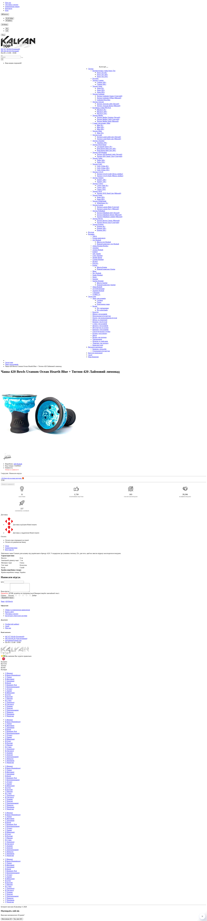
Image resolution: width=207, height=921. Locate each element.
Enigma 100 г (101, 228)
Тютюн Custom (98, 80)
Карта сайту (9, 612)
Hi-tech (95, 261)
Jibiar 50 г (100, 133)
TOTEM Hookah (98, 289)
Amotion (96, 248)
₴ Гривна (9, 20)
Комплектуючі (98, 345)
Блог (7, 10)
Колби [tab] (3, 668)
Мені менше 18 (6, 919)
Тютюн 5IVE (97, 191)
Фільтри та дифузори (100, 341)
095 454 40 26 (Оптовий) (10, 51)
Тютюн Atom (97, 86)
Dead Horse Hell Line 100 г (106, 148)
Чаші (2, 601)
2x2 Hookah (97, 240)
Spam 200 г (101, 199)
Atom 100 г (101, 90)
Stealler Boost (97, 257)
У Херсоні (9, 708)
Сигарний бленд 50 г (104, 146)
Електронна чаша (103, 304)
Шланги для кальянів (100, 326)
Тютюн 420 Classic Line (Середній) (109, 156)
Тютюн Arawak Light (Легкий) (108, 104)
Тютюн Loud (97, 135)
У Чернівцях (9, 714)
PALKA (95, 263)
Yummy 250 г (101, 182)
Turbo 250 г (101, 162)
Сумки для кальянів (100, 324)
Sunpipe (95, 279)
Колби (95, 306)
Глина (99, 302)
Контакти (8, 8)
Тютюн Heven (98, 219)
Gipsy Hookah (98, 256)
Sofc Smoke (97, 254)
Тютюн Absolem (98, 141)
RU (7, 28)
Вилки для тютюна (100, 337)
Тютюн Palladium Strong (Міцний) (109, 215)
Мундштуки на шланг (101, 328)
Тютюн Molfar (98, 115)
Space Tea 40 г (102, 73)
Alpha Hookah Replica (100, 246)
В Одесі (8, 695)
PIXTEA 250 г (102, 113)
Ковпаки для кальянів (100, 329)
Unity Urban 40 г (103, 166)
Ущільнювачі (97, 339)
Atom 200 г (101, 92)
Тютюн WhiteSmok (99, 201)
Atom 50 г (100, 88)
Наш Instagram (93, 357)
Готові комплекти (99, 238)
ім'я (2, 582)
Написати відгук (15, 473)
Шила (95, 335)
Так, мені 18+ (18, 919)
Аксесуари (92, 296)
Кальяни (91, 234)
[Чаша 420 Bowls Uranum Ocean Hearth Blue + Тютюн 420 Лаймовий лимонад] (38, 414)
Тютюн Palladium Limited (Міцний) (109, 217)
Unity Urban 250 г (103, 170)
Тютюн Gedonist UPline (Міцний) (109, 98)
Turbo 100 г (101, 160)
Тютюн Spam (97, 195)
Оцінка (3, 595)
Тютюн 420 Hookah (100, 152)
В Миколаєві (10, 693)
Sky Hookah (97, 273)
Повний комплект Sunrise (106, 285)
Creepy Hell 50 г (102, 185)
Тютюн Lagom (98, 205)
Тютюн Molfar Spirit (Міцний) (108, 121)
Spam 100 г (101, 197)
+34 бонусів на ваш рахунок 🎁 (12, 478)
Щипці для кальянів (100, 314)
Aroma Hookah (98, 250)
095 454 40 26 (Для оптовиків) (16, 638)
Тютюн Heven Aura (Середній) (108, 222)
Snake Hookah (98, 275)
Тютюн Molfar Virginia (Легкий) (108, 117)
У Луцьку (8, 689)
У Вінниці (9, 673)
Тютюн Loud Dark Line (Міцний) (109, 139)
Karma (95, 265)
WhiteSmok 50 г (102, 203)
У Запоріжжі (9, 681)
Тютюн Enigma (98, 224)
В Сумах (8, 700)
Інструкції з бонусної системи (16, 616)
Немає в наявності (8, 484)
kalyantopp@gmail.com (13, 640)
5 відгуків (4, 473)
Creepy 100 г (101, 187)
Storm (95, 277)
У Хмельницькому (12, 710)
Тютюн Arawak (98, 102)
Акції (90, 355)
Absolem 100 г (102, 143)
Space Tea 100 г (102, 74)
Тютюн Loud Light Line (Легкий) (109, 137)
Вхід (3, 35)
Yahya (95, 236)
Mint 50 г (100, 125)
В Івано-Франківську (13, 675)
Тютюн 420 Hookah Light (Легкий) (109, 154)
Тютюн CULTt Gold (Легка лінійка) (110, 174)
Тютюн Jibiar (97, 131)
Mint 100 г (100, 127)
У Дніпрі (8, 677)
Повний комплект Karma (106, 269)
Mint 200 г (100, 129)
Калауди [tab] (4, 669)
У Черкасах (9, 712)
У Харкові (9, 706)
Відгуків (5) (9, 550)
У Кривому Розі (11, 685)
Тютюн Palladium (99, 211)
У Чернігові (9, 716)
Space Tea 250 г (102, 76)
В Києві (8, 683)
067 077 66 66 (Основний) (10, 49)
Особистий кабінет (12, 624)
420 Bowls (9, 601)
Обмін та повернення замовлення (17, 610)
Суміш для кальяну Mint (101, 123)
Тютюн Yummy (98, 178)
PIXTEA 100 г (102, 111)
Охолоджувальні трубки (101, 331)
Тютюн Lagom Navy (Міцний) (108, 209)
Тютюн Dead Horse (99, 145)
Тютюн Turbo (97, 158)
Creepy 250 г (101, 189)
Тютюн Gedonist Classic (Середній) (109, 96)
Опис (7, 546)
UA (4, 24)
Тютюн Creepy (98, 183)
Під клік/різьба (102, 310)
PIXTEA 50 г (101, 110)
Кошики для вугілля (100, 322)
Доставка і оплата (11, 5)
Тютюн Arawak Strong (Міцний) (108, 106)
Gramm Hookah (98, 259)
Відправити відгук (7, 597)
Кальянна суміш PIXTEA (102, 108)
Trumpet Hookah (98, 291)
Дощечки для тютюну (101, 343)
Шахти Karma (102, 267)
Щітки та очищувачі (100, 320)
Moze (94, 271)
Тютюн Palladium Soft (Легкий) (108, 213)
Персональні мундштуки (102, 316)
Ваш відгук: (5, 591)
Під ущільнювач (103, 308)
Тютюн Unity (97, 164)
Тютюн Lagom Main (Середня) (108, 207)
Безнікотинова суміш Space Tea (104, 71)
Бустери (95, 78)
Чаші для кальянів (99, 298)
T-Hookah (96, 292)
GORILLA (96, 294)
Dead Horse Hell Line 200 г (106, 150)
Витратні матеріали (95, 347)
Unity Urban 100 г (103, 168)
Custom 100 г (101, 82)
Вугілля (91, 232)
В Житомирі (9, 679)
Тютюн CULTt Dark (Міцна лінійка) (110, 176)
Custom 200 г (101, 84)
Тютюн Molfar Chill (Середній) (108, 119)
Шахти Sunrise (102, 283)
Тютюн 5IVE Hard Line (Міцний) (109, 193)
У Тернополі (9, 702)
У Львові (8, 691)
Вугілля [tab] (4, 664)
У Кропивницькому (12, 687)
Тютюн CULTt (98, 172)
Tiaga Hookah (97, 287)
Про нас (8, 3)
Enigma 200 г (101, 230)
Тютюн (90, 69)
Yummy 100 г (101, 180)
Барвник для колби (99, 349)
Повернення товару (12, 6)
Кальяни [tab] (4, 662)
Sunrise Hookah (98, 281)
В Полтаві (9, 696)
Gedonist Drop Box (103, 100)
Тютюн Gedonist (98, 94)
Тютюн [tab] (3, 666)
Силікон (100, 300)
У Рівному (9, 698)
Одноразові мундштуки (101, 351)
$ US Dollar (9, 18)
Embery (95, 252)
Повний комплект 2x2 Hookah (108, 244)
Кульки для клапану (100, 333)
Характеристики (11, 548)
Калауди (96, 312)
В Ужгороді (9, 704)
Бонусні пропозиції (95, 353)
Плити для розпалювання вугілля (105, 318)
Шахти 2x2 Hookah (104, 242)
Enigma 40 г (101, 226)
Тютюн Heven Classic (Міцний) (108, 220)
